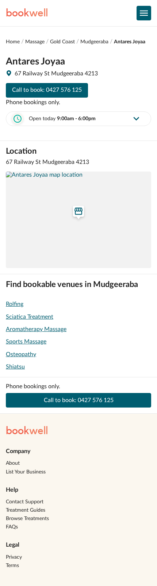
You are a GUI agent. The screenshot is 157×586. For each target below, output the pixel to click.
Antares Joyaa (129, 41)
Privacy (14, 557)
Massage (35, 41)
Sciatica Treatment (29, 317)
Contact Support (24, 501)
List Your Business (26, 472)
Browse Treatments (27, 518)
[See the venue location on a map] (78, 220)
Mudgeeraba (94, 41)
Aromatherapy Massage (36, 329)
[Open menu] (144, 13)
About (13, 463)
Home (13, 41)
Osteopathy (21, 354)
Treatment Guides (25, 510)
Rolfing (14, 304)
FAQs (12, 527)
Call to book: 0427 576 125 (47, 90)
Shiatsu (15, 367)
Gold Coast (62, 41)
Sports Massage (26, 342)
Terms (12, 565)
